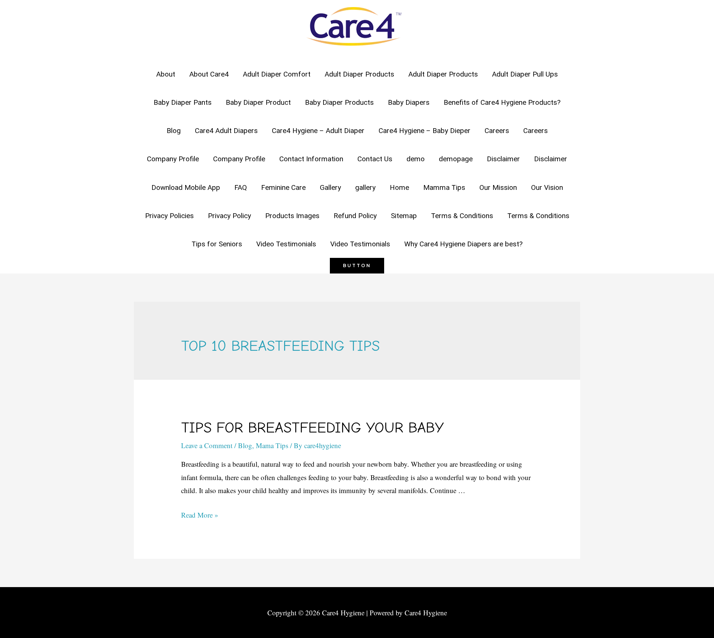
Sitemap (404, 215)
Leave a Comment (206, 445)
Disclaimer (503, 159)
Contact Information (311, 159)
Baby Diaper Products (339, 102)
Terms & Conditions (462, 215)
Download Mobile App (185, 187)
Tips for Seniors (217, 244)
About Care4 (209, 74)
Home (399, 187)
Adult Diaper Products (359, 74)
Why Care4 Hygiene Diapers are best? (463, 244)
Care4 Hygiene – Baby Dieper (424, 130)
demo (415, 159)
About (165, 74)
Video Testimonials (286, 244)
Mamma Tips (444, 187)
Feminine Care (283, 187)
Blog (174, 130)
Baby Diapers (409, 102)
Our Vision (547, 187)
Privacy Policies (169, 215)
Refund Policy (355, 215)
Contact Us (374, 159)
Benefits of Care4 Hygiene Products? (502, 102)
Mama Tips (272, 445)
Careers (497, 130)
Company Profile (173, 159)
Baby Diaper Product (258, 102)
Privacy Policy (229, 215)
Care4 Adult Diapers (226, 130)
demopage (456, 159)
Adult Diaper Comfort (277, 74)
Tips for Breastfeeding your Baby (312, 427)
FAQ (240, 187)
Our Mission (498, 187)
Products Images (292, 215)
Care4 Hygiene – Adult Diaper (318, 130)
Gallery (330, 187)
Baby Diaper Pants (183, 102)
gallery (365, 187)
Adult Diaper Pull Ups (525, 74)
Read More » (199, 514)
